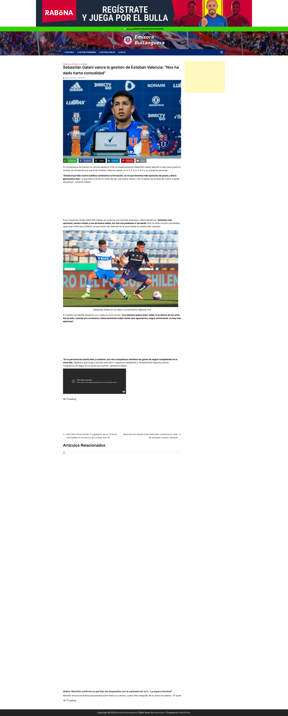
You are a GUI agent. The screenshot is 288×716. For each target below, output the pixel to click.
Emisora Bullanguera (126, 712)
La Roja (122, 52)
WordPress (184, 712)
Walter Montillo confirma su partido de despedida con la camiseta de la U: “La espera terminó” (117, 691)
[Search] (221, 52)
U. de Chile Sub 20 (107, 52)
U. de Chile (69, 52)
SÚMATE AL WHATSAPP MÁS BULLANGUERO (148, 29)
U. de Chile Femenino (86, 52)
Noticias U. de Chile (70, 64)
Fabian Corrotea (70, 78)
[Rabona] (144, 26)
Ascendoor (159, 712)
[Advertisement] (122, 200)
